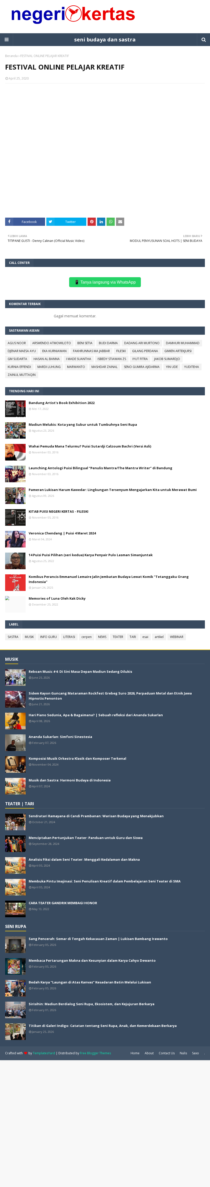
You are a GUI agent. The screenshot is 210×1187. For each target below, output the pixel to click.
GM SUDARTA (17, 359)
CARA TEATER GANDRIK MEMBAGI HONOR (63, 903)
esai (145, 637)
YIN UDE (172, 367)
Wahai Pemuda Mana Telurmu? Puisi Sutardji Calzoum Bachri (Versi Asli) (90, 446)
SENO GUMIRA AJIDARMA (142, 367)
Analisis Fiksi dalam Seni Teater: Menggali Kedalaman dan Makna (84, 859)
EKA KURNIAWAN (54, 351)
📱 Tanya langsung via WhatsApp (105, 282)
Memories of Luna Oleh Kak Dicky (57, 598)
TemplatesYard (44, 1053)
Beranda (11, 56)
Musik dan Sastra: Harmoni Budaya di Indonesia (70, 780)
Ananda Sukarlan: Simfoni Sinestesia (60, 736)
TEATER (118, 637)
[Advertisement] (105, 1123)
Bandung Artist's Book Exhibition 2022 (61, 402)
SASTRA (13, 637)
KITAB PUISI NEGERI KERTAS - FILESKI (58, 511)
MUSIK (29, 637)
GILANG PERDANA (145, 351)
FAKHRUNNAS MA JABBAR (91, 351)
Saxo (195, 1053)
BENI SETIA (84, 343)
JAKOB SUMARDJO (167, 359)
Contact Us (167, 1053)
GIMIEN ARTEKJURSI (178, 351)
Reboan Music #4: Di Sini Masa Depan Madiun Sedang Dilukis (80, 671)
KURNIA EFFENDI (19, 367)
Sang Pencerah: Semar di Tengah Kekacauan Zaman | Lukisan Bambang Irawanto (98, 938)
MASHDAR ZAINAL (104, 367)
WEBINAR (176, 637)
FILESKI (121, 351)
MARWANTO (76, 367)
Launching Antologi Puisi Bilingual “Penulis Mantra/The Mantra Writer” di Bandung (100, 468)
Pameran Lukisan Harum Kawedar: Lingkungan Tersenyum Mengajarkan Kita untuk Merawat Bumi (113, 489)
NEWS (102, 637)
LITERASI (69, 637)
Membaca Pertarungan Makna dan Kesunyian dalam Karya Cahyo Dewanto (92, 960)
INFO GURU (48, 637)
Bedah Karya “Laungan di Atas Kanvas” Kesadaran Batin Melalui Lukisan (90, 982)
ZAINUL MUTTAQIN (22, 375)
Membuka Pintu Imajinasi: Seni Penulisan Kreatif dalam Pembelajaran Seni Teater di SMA (105, 881)
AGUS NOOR (17, 343)
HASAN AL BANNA (47, 359)
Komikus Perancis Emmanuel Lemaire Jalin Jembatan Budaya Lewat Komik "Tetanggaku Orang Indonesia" (109, 579)
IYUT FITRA (140, 359)
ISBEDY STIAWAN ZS (112, 359)
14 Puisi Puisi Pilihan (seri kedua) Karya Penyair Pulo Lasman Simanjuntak (91, 555)
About (149, 1053)
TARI (133, 637)
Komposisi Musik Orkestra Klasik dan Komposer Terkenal (77, 758)
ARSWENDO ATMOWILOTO (51, 343)
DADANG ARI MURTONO (142, 343)
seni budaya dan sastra (105, 39)
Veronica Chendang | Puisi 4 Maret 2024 (62, 533)
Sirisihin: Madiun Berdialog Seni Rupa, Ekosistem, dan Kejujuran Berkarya (91, 1004)
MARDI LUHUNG (49, 367)
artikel (159, 637)
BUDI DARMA (108, 343)
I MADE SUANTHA (78, 359)
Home (135, 1053)
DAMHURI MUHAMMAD (183, 343)
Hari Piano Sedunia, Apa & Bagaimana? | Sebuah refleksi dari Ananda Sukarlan (96, 715)
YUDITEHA (191, 367)
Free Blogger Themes (95, 1053)
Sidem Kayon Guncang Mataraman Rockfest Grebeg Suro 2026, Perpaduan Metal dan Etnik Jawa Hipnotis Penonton (110, 696)
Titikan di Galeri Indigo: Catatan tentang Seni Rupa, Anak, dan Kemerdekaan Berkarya (103, 1025)
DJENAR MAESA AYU (22, 351)
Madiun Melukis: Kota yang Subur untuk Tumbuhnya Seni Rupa (83, 424)
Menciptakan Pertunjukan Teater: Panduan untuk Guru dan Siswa (86, 837)
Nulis (183, 1053)
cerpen (86, 637)
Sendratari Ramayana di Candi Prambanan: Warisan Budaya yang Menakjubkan (96, 816)
